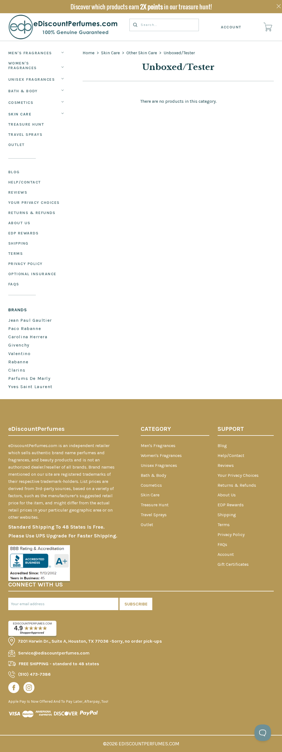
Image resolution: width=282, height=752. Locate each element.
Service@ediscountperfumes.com (54, 653)
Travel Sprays (25, 134)
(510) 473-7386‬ (34, 674)
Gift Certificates (233, 564)
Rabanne (18, 361)
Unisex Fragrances (31, 79)
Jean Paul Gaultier (30, 320)
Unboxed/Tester (179, 52)
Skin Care (20, 114)
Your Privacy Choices (34, 202)
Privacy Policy (25, 263)
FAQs (13, 284)
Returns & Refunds (32, 212)
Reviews (18, 192)
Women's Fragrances (22, 65)
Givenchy (18, 345)
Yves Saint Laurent (30, 386)
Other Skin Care (141, 52)
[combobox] (164, 25)
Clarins (16, 370)
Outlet (16, 144)
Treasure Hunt (26, 124)
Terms (15, 253)
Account (231, 27)
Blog (14, 172)
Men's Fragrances (30, 53)
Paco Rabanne (24, 328)
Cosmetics (21, 102)
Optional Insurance (32, 274)
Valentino (19, 353)
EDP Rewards (23, 233)
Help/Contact (24, 182)
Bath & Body (23, 91)
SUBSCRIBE (136, 604)
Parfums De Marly (29, 378)
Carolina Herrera (28, 336)
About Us (19, 223)
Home (88, 52)
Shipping (18, 243)
